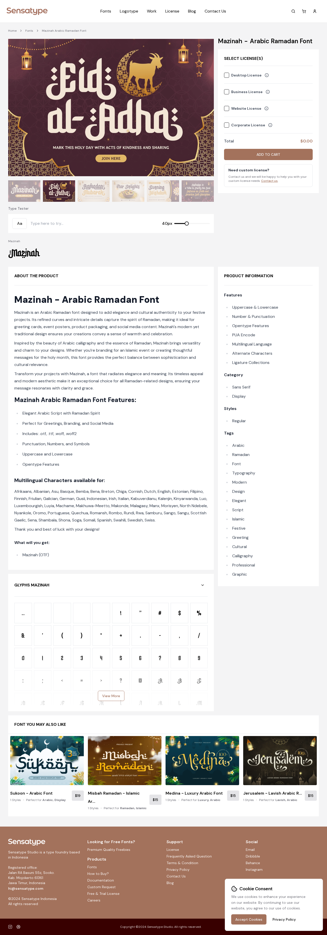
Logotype (129, 11)
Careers (93, 900)
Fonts (105, 11)
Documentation (100, 880)
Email (250, 849)
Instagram (254, 869)
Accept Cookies (248, 919)
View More (111, 696)
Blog (192, 11)
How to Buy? (98, 873)
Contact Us (215, 11)
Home (12, 31)
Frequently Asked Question (189, 856)
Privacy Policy (178, 869)
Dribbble (253, 856)
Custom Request (101, 887)
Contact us (269, 181)
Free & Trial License (103, 893)
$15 (155, 799)
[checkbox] (226, 75)
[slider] (187, 223)
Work (152, 11)
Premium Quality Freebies (108, 849)
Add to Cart (268, 154)
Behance (253, 863)
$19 (77, 795)
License (172, 11)
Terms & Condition (182, 863)
